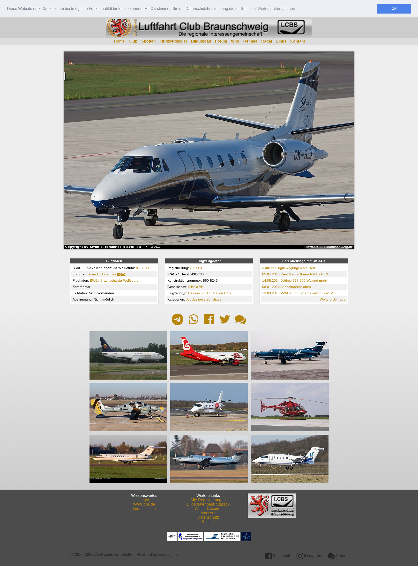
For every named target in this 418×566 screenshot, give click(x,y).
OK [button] (394, 9)
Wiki (235, 41)
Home (119, 41)
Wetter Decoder (208, 509)
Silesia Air (195, 287)
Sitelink (208, 522)
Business (198, 299)
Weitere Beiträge (332, 299)
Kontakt (297, 41)
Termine (250, 41)
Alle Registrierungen (208, 500)
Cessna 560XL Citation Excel (210, 293)
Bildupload (201, 41)
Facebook (281, 556)
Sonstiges (213, 299)
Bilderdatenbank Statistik (208, 504)
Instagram (312, 556)
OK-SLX (196, 268)
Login (144, 500)
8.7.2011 (142, 268)
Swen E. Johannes (102, 274)
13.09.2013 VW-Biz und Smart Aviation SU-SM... (299, 293)
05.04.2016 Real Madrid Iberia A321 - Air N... (296, 274)
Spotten (148, 41)
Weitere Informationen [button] (276, 9)
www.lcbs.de (144, 504)
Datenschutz (208, 517)
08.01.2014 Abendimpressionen (286, 287)
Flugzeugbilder (173, 41)
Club (133, 41)
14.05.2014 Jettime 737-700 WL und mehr (294, 280)
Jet (188, 299)
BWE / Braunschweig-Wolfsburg (114, 280)
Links (281, 41)
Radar (266, 41)
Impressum (208, 513)
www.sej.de (168, 554)
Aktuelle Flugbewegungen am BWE (289, 268)
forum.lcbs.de (144, 509)
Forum (221, 41)
